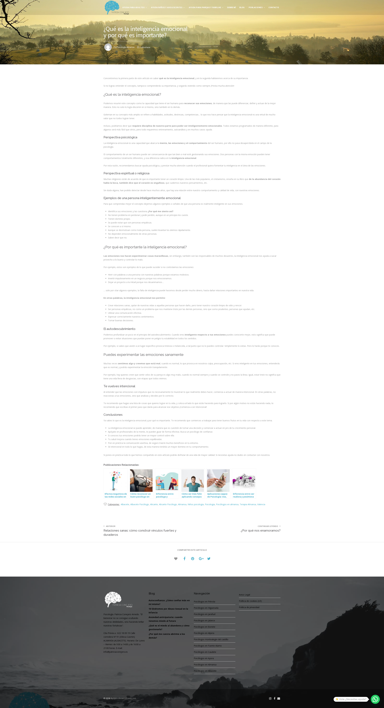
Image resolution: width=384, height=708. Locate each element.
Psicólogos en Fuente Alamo (208, 645)
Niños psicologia (196, 504)
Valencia (261, 504)
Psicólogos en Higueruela (206, 607)
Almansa (182, 504)
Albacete (125, 504)
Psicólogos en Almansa (205, 664)
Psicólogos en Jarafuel (204, 614)
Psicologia (210, 504)
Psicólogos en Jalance (204, 620)
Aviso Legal (244, 594)
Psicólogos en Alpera (204, 633)
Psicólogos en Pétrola (204, 601)
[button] (375, 699)
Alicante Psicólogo (168, 504)
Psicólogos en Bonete (204, 626)
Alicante (154, 504)
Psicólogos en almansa (227, 504)
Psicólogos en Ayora (204, 658)
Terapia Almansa (248, 504)
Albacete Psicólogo (139, 504)
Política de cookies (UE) (250, 601)
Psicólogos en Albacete (205, 670)
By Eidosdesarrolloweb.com (123, 698)
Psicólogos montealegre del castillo (211, 639)
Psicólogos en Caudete (205, 652)
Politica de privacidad (249, 607)
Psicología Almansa (125, 47)
